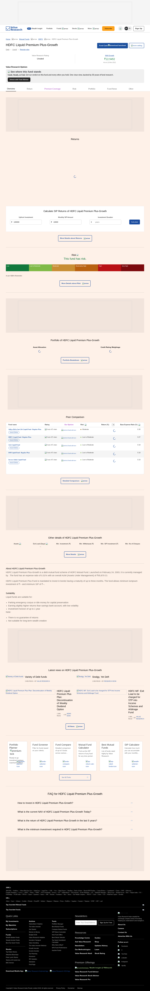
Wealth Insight (37, 28)
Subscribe (108, 28)
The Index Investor (35, 926)
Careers (121, 928)
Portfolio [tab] (91, 89)
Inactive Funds (56, 950)
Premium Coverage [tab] (52, 89)
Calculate (134, 222)
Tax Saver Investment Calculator (59, 941)
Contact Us (122, 932)
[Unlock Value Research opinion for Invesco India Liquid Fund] (68, 460)
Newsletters (79, 946)
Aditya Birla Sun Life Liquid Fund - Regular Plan (24, 429)
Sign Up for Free (106, 922)
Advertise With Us (125, 936)
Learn (97, 949)
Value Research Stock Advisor (87, 976)
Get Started (32, 929)
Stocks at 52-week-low (13, 960)
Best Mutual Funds (58, 926)
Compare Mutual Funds (59, 929)
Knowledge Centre (82, 938)
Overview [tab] (11, 89)
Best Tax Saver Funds (13, 943)
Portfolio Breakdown (71, 360)
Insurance (32, 956)
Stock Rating (100, 953)
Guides (97, 938)
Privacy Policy (60, 988)
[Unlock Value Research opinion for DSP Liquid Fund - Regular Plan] (68, 453)
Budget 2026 (33, 935)
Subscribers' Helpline (36, 924)
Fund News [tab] (112, 89)
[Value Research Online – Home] (14, 28)
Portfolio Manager (57, 924)
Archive (32, 921)
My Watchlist (11, 925)
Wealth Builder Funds (13, 937)
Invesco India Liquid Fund (17, 460)
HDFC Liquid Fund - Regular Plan (19, 437)
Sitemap (79, 988)
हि (129, 28)
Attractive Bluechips (12, 954)
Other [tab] (131, 89)
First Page (32, 964)
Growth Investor (34, 948)
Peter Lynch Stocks (12, 957)
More (90, 28)
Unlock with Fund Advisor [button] (19, 79)
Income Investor (34, 951)
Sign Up (138, 28)
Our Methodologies (82, 949)
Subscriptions (11, 929)
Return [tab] (29, 89)
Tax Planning (33, 954)
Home (8, 39)
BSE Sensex (10, 963)
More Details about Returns (71, 238)
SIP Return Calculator (59, 932)
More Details (71, 554)
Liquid (14, 49)
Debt (7, 49)
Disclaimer (71, 988)
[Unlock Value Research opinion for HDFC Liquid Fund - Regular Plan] (68, 438)
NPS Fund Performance (59, 948)
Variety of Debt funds (36, 677)
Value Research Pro (82, 979)
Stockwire (32, 962)
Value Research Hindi (83, 953)
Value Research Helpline (37, 937)
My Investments (12, 921)
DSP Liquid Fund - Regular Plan (19, 453)
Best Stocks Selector (58, 937)
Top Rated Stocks (11, 952)
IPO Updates (33, 959)
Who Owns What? (57, 945)
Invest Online (14, 432)
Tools (54, 921)
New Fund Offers (57, 935)
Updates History (101, 946)
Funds (59, 28)
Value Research (43, 681)
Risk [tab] (74, 89)
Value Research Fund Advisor (87, 972)
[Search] (120, 28)
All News (71, 726)
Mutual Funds (24, 39)
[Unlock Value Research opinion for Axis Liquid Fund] (68, 445)
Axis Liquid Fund (14, 445)
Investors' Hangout (35, 940)
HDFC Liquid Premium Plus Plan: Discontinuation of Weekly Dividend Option (65, 700)
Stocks (74, 28)
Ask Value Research (83, 942)
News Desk (69, 715)
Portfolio (49, 28)
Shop (97, 942)
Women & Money (34, 932)
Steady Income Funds (13, 940)
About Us (121, 924)
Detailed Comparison (71, 481)
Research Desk (110, 681)
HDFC (40, 39)
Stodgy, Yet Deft (100, 677)
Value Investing (34, 943)
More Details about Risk (71, 283)
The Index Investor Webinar (37, 945)
